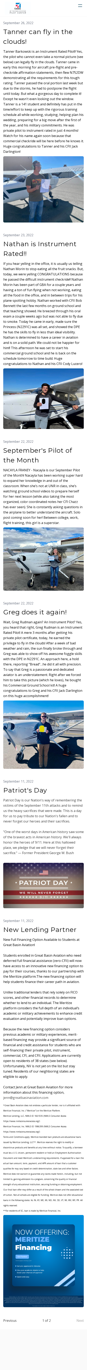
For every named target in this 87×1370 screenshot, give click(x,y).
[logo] (18, 8)
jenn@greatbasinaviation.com (25, 1097)
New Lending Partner (40, 930)
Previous (10, 1320)
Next (80, 1320)
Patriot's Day (25, 790)
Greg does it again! (35, 612)
